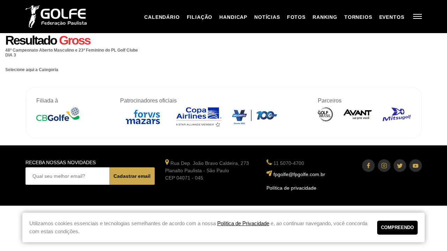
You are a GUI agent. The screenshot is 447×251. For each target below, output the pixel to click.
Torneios (358, 17)
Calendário (161, 17)
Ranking (325, 17)
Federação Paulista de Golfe (63, 16)
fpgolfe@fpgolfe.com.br (299, 174)
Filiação (200, 17)
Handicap (233, 17)
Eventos (391, 17)
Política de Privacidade (243, 223)
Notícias (267, 17)
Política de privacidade (291, 188)
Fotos (296, 17)
